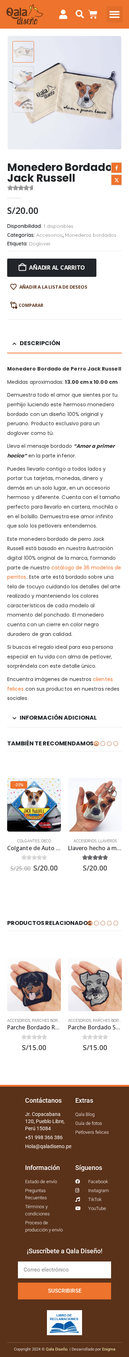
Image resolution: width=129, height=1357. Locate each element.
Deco (46, 840)
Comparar (31, 305)
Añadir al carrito (57, 267)
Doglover (40, 243)
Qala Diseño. (57, 1349)
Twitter (116, 180)
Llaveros (107, 840)
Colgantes (28, 840)
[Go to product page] (95, 805)
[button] (79, 14)
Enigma (108, 1349)
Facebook (116, 167)
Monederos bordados (90, 235)
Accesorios (49, 235)
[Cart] (92, 14)
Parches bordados (51, 1020)
